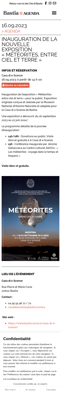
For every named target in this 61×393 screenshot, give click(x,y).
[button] (54, 13)
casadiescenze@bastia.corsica (26, 307)
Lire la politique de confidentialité (18, 379)
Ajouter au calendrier (17, 85)
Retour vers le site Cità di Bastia (25, 3)
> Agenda (11, 31)
